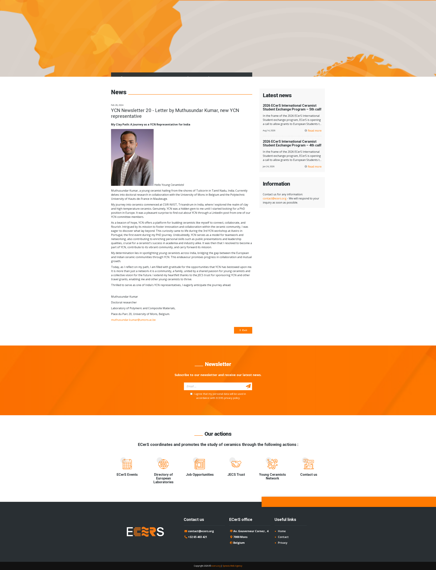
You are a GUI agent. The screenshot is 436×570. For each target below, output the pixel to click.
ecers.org (216, 565)
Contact (283, 537)
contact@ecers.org (274, 198)
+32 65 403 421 (197, 537)
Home (282, 531)
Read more (315, 130)
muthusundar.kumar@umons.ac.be (133, 320)
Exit (244, 330)
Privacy (282, 543)
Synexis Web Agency (232, 565)
